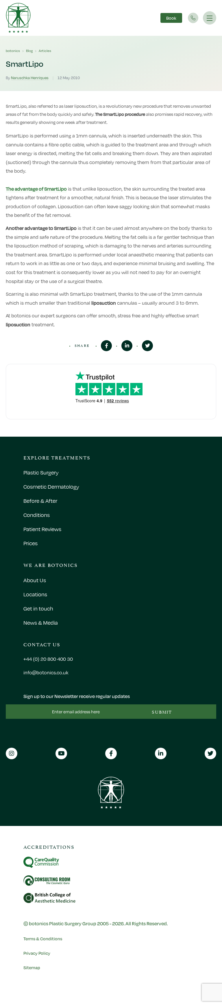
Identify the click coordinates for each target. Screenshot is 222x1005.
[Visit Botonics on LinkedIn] (126, 345)
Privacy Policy (36, 953)
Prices (30, 543)
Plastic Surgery (41, 472)
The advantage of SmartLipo (36, 189)
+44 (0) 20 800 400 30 (48, 659)
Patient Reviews (42, 529)
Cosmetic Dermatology (51, 486)
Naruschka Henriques (30, 77)
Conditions (36, 515)
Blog (29, 51)
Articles (45, 51)
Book (171, 18)
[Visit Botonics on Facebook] (106, 345)
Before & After (40, 501)
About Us (34, 580)
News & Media (40, 622)
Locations (35, 594)
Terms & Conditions (42, 938)
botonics (13, 51)
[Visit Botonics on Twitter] (147, 345)
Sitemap (31, 967)
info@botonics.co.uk (46, 672)
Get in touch (38, 608)
